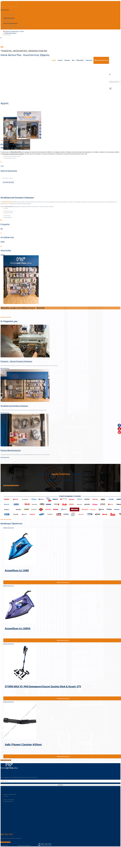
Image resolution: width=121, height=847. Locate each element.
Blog (73, 60)
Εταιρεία (60, 60)
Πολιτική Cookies (7, 821)
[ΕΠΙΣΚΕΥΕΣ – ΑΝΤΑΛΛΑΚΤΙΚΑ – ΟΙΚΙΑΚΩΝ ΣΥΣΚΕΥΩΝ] (60, 51)
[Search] (110, 89)
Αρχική (54, 60)
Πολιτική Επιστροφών (8, 826)
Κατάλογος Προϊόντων (102, 60)
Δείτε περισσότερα (5, 368)
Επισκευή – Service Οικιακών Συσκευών (16, 361)
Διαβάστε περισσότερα (8, 527)
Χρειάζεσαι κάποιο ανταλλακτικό (10, 485)
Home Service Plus (13, 845)
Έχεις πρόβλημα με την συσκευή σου (11, 483)
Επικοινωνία (89, 60)
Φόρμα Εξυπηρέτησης (7, 37)
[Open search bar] (109, 74)
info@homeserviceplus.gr (9, 18)
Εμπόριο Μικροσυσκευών (11, 450)
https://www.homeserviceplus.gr (10, 23)
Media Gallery (80, 60)
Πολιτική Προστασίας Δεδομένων (10, 823)
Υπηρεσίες (67, 60)
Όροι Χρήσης (6, 824)
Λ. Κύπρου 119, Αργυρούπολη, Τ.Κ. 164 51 (14, 31)
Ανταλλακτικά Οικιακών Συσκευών (14, 406)
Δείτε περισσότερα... (5, 760)
